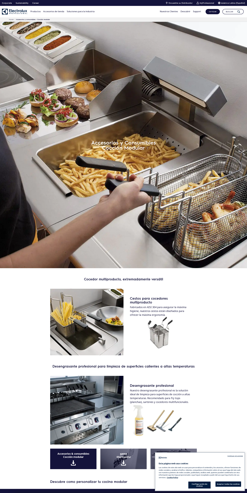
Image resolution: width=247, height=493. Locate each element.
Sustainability (22, 3)
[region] (200, 471)
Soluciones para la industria (81, 11)
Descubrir (185, 11)
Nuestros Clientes (169, 11)
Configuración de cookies (199, 485)
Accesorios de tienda (53, 11)
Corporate (7, 3)
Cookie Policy (172, 477)
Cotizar (213, 12)
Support (197, 11)
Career (35, 3)
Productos (35, 11)
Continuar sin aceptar (235, 456)
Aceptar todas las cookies (228, 484)
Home (11, 19)
